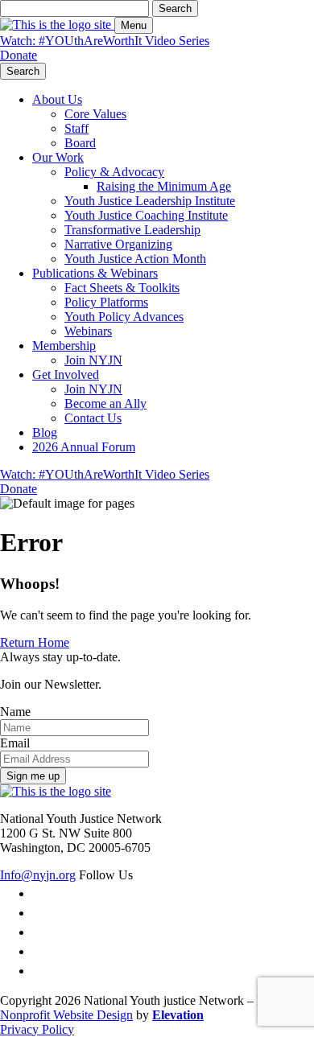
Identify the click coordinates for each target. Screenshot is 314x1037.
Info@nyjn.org (38, 875)
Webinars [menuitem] (88, 331)
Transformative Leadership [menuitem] (132, 230)
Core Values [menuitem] (95, 114)
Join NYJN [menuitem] (93, 360)
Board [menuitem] (80, 143)
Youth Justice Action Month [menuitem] (135, 258)
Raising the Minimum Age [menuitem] (164, 186)
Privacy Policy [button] (37, 1029)
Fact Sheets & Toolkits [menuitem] (122, 287)
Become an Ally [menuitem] (105, 403)
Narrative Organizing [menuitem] (118, 244)
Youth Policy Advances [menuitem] (124, 316)
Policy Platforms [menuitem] (106, 302)
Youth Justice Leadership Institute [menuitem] (149, 201)
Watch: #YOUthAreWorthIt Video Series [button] (104, 40)
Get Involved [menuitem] (65, 374)
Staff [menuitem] (76, 128)
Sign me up (33, 776)
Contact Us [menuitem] (93, 418)
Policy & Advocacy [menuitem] (114, 172)
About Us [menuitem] (57, 99)
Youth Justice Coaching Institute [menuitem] (146, 215)
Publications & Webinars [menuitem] (95, 273)
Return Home (34, 642)
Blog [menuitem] (44, 432)
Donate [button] (18, 55)
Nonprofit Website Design (66, 1015)
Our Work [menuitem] (58, 157)
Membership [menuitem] (64, 345)
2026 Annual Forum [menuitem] (83, 447)
